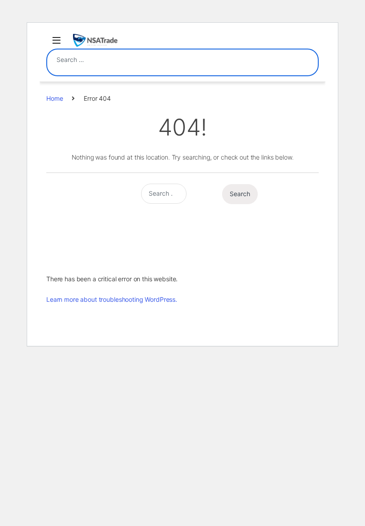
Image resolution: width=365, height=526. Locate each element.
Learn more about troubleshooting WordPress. (111, 299)
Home (54, 98)
